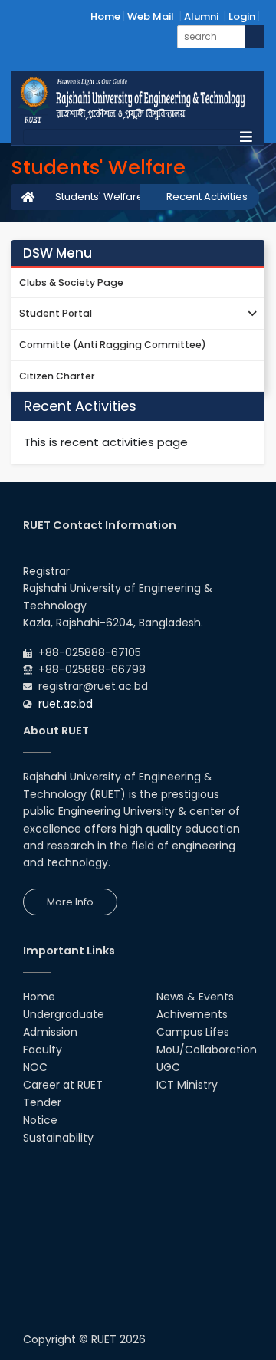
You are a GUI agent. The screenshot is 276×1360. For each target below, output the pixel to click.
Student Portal (55, 313)
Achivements (192, 1014)
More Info (70, 902)
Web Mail (150, 16)
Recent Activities (207, 196)
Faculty (42, 1049)
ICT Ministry (187, 1084)
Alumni (201, 16)
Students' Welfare (99, 196)
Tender (42, 1102)
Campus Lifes (192, 1032)
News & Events (195, 996)
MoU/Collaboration (206, 1049)
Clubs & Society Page (71, 282)
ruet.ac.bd (65, 703)
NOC (35, 1067)
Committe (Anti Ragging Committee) (112, 344)
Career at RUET (63, 1084)
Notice (40, 1120)
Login (241, 16)
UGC (168, 1067)
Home (105, 16)
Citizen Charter (57, 376)
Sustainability (58, 1137)
